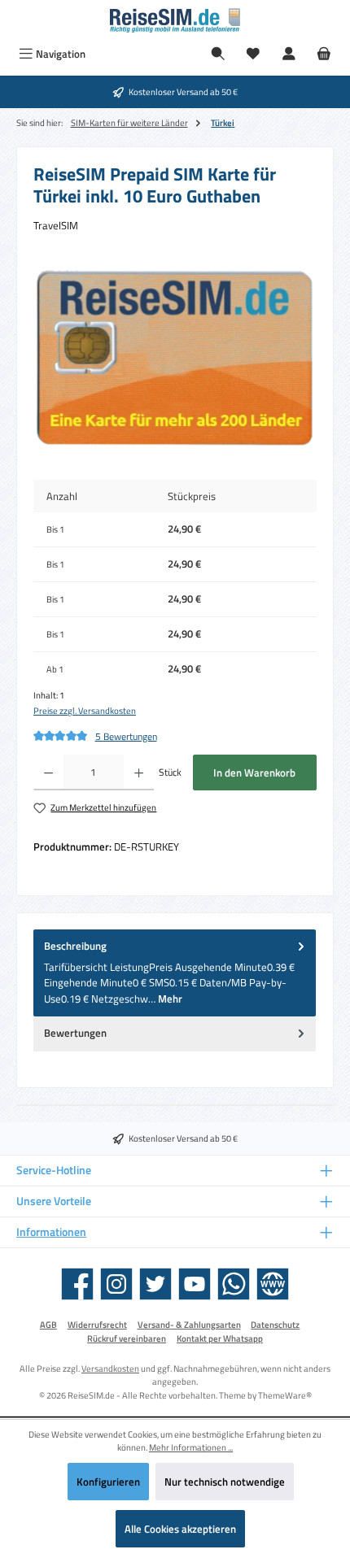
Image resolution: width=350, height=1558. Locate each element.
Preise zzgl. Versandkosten (84, 710)
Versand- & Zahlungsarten (189, 1324)
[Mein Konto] (289, 54)
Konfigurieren (108, 1481)
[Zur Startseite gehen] (175, 20)
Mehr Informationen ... (191, 1447)
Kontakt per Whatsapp (220, 1338)
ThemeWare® (285, 1395)
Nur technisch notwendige (224, 1481)
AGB (48, 1324)
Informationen (51, 1232)
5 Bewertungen (126, 736)
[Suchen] (218, 54)
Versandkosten (110, 1368)
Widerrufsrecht (97, 1324)
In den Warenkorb (254, 772)
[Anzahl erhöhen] (139, 772)
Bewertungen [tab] (75, 1033)
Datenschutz (275, 1324)
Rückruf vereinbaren (126, 1338)
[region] (175, 357)
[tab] (174, 972)
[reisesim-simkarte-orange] (175, 358)
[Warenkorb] (324, 54)
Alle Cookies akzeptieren (180, 1529)
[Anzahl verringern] (48, 772)
